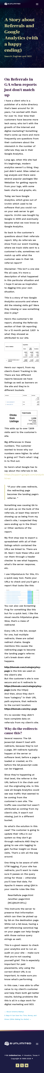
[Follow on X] (22, 1065)
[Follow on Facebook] (17, 1065)
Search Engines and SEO (18, 56)
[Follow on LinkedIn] (26, 1065)
